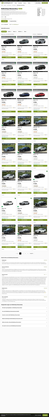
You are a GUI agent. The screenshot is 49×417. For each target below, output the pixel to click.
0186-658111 (6, 24)
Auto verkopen (38, 2)
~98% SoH (21, 218)
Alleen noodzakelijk (38, 415)
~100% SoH (37, 164)
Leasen (24, 2)
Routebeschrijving (13, 21)
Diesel (25, 31)
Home (2, 5)
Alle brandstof (4, 31)
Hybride (9, 31)
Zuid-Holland (9, 5)
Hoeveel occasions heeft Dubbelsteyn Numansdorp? (11, 314)
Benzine (15, 31)
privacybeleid (3, 415)
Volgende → (31, 253)
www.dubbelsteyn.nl (15, 24)
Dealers (5, 5)
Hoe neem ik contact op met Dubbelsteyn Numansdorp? (11, 325)
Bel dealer (5, 21)
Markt (29, 2)
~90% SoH (21, 164)
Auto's (16, 2)
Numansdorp (14, 5)
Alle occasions (45, 2)
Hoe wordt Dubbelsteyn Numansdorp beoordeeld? (10, 311)
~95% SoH (37, 191)
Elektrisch (20, 31)
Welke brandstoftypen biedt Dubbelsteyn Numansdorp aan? (12, 318)
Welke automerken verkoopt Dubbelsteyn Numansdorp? (11, 322)
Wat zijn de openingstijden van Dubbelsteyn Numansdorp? (12, 307)
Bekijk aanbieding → (9, 57)
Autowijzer (20, 2)
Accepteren (45, 415)
